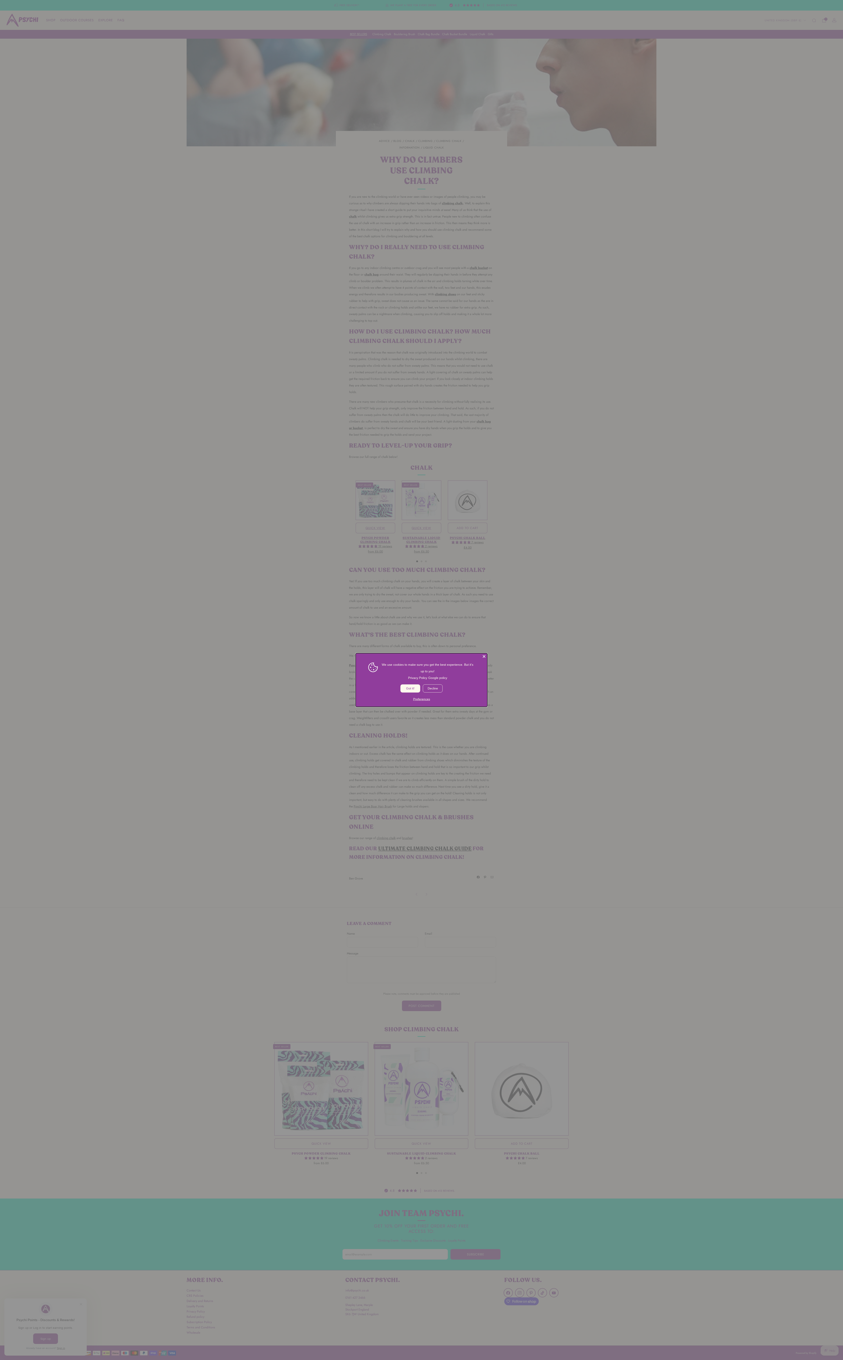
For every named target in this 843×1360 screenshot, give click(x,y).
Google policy (437, 678)
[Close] (484, 656)
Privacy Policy (417, 678)
